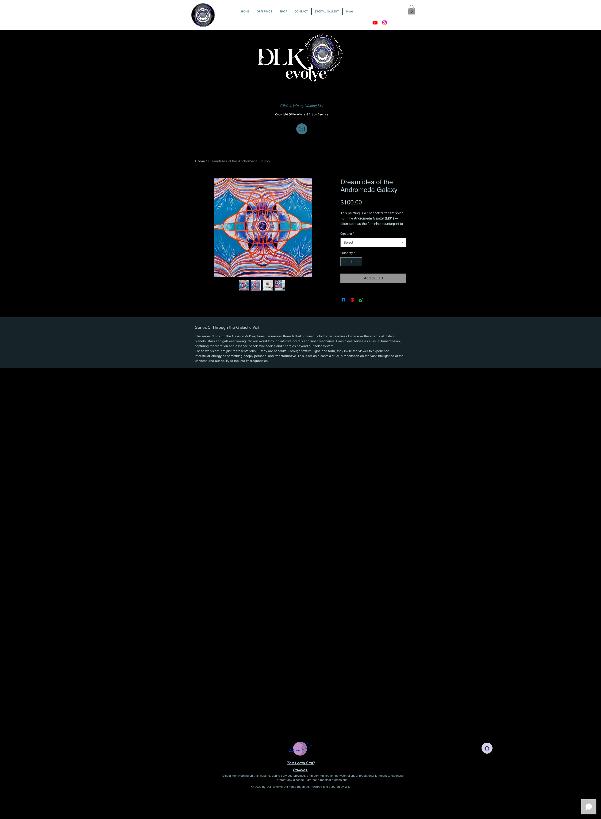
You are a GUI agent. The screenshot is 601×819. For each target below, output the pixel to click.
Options (347, 233)
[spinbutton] (351, 262)
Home (200, 161)
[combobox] (373, 242)
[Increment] (358, 262)
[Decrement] (344, 262)
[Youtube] (375, 23)
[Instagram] (384, 23)
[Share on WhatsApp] (361, 300)
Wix (347, 786)
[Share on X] (370, 300)
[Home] (487, 748)
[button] (412, 10)
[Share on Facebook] (343, 300)
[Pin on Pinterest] (352, 300)
